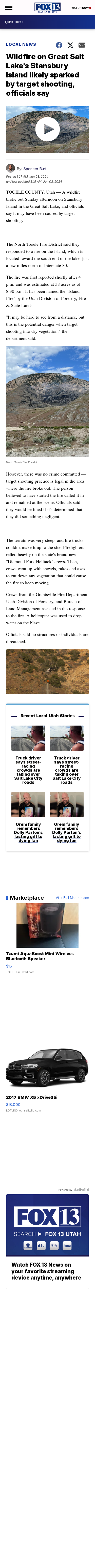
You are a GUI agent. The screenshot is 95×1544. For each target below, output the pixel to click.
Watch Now (80, 7)
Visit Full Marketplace (72, 897)
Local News (21, 44)
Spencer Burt (34, 168)
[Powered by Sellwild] (81, 1189)
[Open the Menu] (8, 7)
